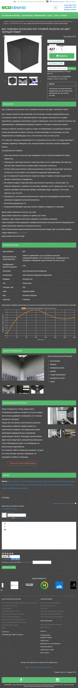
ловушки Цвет (56, 481)
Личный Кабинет (46, 647)
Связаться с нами (47, 650)
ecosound (23, 481)
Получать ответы (8, 562)
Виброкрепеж (45, 627)
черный (66, 481)
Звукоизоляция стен (47, 606)
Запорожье (54, 485)
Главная (6, 21)
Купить (62, 56)
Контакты (63, 15)
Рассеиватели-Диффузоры (11, 617)
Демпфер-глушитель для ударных (13, 619)
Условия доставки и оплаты (12, 634)
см (49, 481)
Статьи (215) (45, 635)
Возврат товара (46, 637)
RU (15, 1)
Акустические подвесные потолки (14, 622)
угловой (35, 481)
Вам (22, 485)
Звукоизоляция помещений (50, 603)
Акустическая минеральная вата (52, 611)
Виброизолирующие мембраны (51, 624)
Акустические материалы (11, 15)
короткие (69, 485)
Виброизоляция (40, 15)
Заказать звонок (70, 9)
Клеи (3, 628)
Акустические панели (9, 606)
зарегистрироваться (22, 518)
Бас (9, 481)
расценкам (23, 488)
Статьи (56, 15)
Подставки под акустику (10, 611)
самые (62, 485)
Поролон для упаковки (10, 625)
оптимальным (12, 488)
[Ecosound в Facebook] (21, 681)
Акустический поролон (17, 21)
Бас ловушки (6, 608)
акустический (36, 485)
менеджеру (22, 233)
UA (19, 1)
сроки (4, 488)
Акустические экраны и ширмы (13, 614)
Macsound (44, 608)
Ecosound (66, 76)
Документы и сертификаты (50, 643)
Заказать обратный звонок (23, 463)
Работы (50, 15)
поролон (45, 485)
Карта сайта (44, 653)
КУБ (29, 481)
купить (27, 485)
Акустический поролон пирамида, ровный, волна (19, 603)
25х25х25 (43, 481)
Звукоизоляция (27, 15)
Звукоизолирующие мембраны (51, 614)
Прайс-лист (44, 640)
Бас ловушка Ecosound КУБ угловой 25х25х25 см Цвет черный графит (46, 23)
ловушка (15, 481)
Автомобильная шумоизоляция (51, 617)
